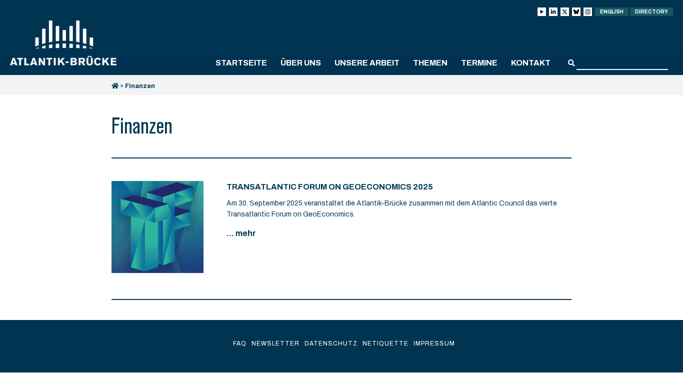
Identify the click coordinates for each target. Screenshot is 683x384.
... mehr (241, 233)
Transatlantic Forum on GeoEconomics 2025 (329, 186)
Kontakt (530, 62)
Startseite (241, 62)
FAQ (239, 343)
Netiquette (385, 343)
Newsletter (276, 343)
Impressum (434, 343)
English (612, 11)
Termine (479, 62)
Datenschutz (331, 343)
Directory (651, 11)
